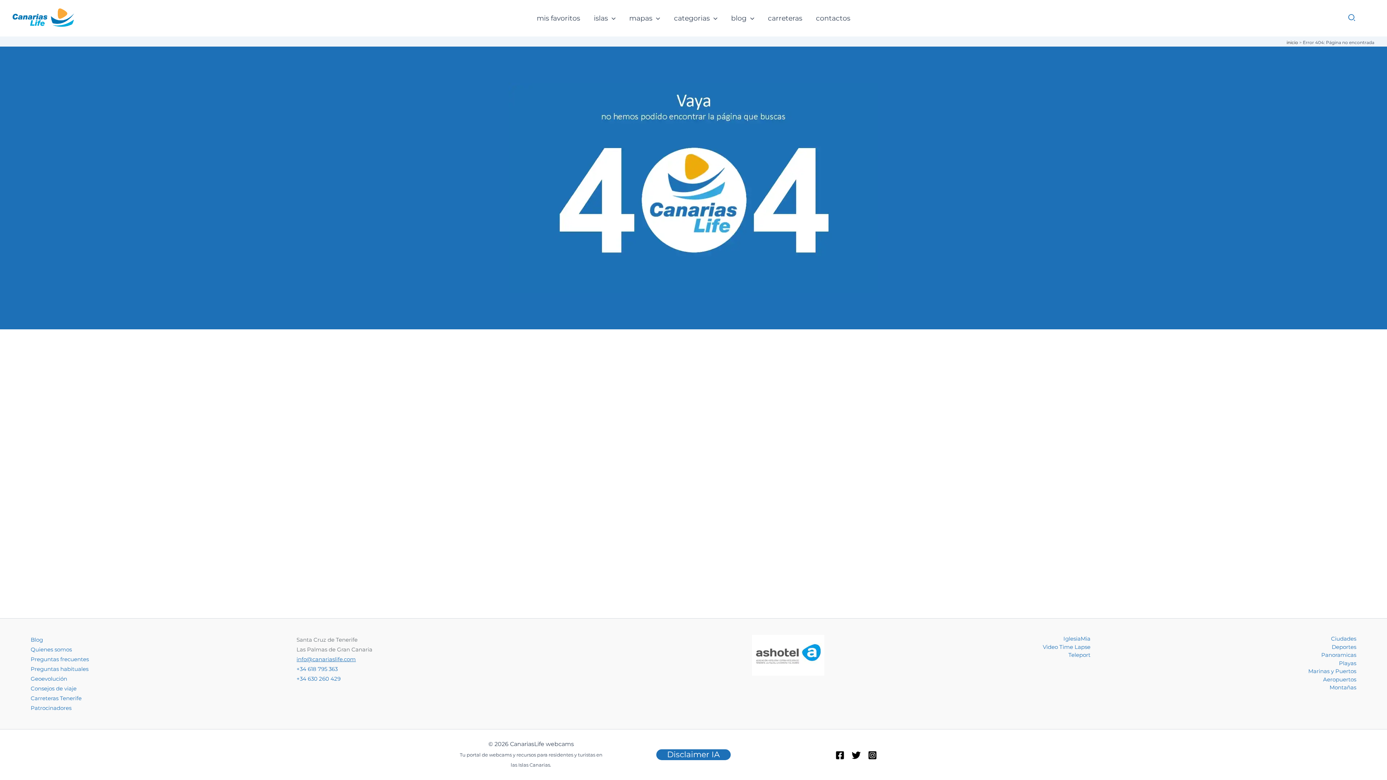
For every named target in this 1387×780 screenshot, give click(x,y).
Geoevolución (49, 678)
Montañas (1343, 687)
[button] (611, 19)
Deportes (1344, 647)
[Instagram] (872, 755)
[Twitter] (856, 755)
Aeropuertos (1339, 679)
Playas (1347, 663)
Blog (37, 639)
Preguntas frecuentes (60, 659)
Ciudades (1343, 638)
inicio (1292, 42)
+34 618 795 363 (317, 669)
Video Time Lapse (1066, 647)
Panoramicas (1338, 654)
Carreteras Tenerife (56, 698)
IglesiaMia (1076, 638)
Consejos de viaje (54, 688)
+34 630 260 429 (319, 678)
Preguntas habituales (59, 669)
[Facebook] (839, 755)
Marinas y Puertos (1332, 671)
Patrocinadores (51, 708)
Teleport (1079, 654)
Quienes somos (51, 649)
